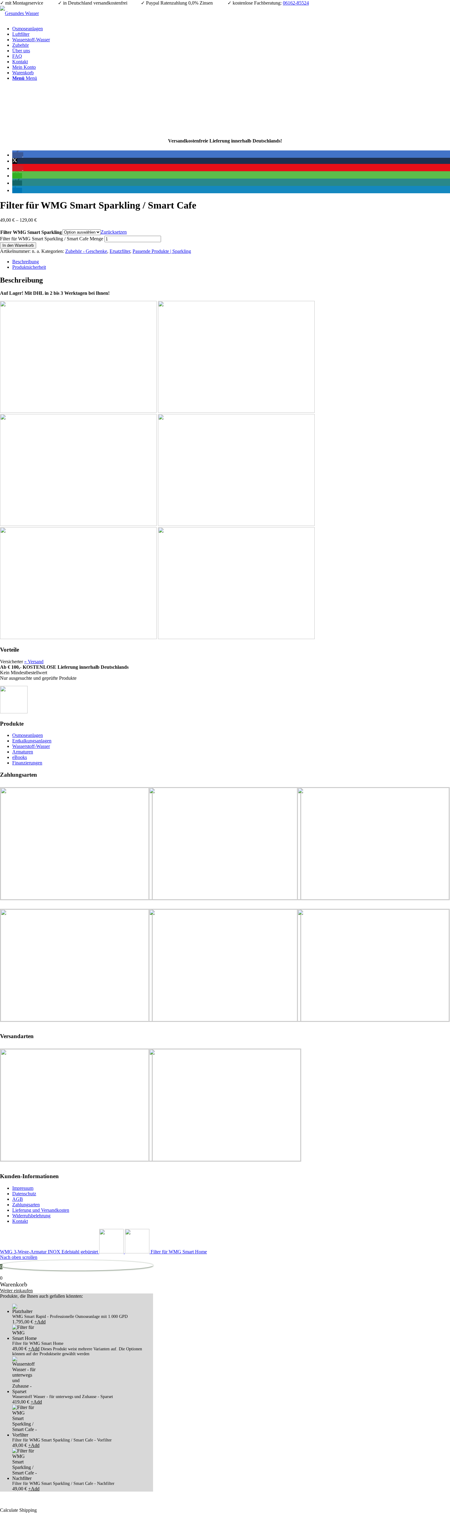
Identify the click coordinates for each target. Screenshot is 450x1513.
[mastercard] (236, 524)
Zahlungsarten (26, 1204)
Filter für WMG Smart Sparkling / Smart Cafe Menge (51, 238)
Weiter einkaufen (16, 1290)
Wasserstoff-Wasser (31, 746)
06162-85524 (296, 3)
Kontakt (20, 1221)
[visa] (236, 637)
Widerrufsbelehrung (31, 1215)
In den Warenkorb (18, 245)
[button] (17, 154)
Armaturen (22, 751)
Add (33, 1348)
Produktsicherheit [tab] (29, 267)
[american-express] (78, 637)
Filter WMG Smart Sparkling (31, 232)
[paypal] (236, 411)
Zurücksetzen (114, 232)
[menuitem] (231, 28)
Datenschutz (24, 1193)
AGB (17, 1199)
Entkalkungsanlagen (31, 740)
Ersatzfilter (120, 251)
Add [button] (40, 1321)
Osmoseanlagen (27, 735)
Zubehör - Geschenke (86, 251)
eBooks (19, 757)
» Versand (33, 661)
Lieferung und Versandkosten (40, 1210)
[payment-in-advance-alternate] (78, 411)
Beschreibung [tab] (25, 261)
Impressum (22, 1188)
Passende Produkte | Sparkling (162, 251)
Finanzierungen (27, 762)
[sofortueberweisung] (78, 524)
